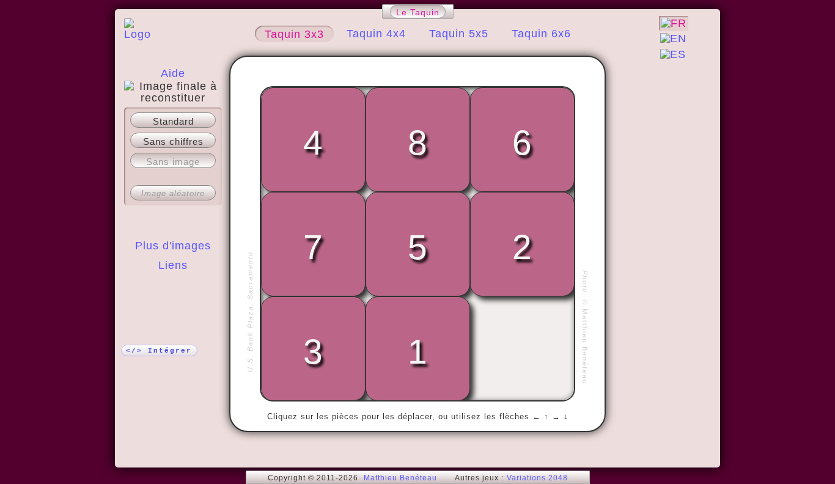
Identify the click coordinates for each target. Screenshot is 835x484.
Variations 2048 (537, 478)
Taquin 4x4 (376, 34)
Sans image (173, 161)
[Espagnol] (673, 54)
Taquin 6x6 (541, 34)
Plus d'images (173, 246)
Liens (173, 265)
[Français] (673, 23)
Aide (173, 73)
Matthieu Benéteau (400, 478)
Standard (173, 121)
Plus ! (173, 290)
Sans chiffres (173, 141)
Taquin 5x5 (458, 34)
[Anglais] (673, 38)
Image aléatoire (173, 193)
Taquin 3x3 (294, 34)
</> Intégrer (159, 350)
